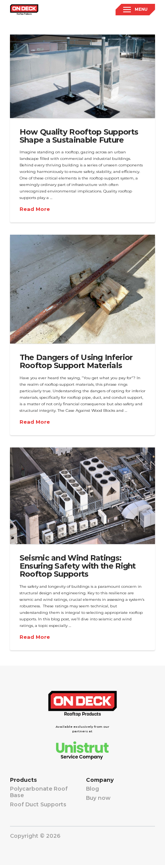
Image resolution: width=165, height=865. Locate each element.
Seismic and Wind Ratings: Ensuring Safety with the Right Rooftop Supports (78, 566)
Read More (35, 209)
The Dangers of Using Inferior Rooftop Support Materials (76, 361)
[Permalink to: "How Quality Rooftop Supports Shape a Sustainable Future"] (82, 76)
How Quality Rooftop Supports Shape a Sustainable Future (79, 136)
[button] (135, 9)
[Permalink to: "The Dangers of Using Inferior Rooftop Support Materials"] (82, 289)
